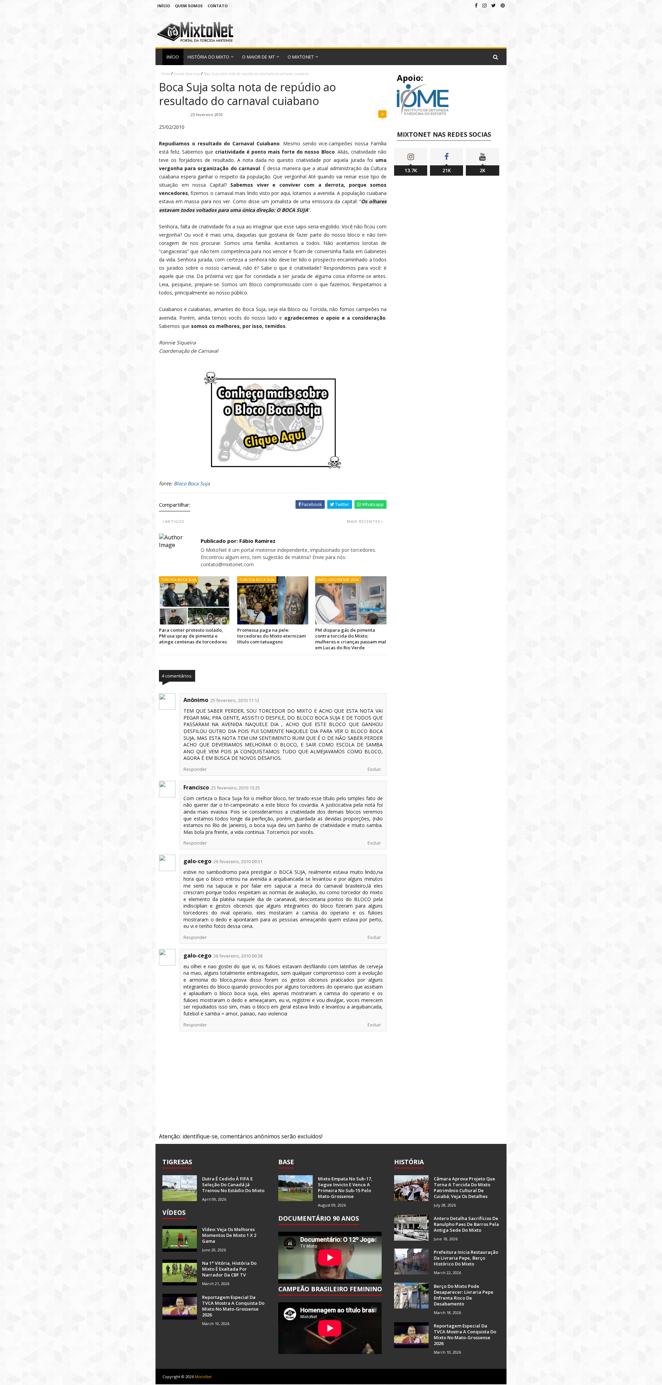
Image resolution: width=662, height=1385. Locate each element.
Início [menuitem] (173, 57)
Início (163, 5)
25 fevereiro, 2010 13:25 (235, 788)
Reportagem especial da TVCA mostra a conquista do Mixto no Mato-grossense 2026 (233, 1306)
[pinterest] (502, 5)
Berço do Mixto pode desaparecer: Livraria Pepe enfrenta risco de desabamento (463, 1295)
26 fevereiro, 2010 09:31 (237, 861)
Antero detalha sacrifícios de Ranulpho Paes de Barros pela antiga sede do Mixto (466, 1224)
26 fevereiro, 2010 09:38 (237, 956)
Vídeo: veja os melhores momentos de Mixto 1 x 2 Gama (229, 1235)
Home (165, 73)
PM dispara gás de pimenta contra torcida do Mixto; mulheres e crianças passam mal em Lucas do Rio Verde (350, 639)
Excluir (374, 769)
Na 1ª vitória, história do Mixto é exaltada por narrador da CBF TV (229, 1269)
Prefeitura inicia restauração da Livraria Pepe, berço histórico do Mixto (466, 1258)
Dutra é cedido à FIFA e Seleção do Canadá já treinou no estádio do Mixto (233, 1184)
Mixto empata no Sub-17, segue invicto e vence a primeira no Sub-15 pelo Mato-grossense (345, 1187)
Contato (218, 5)
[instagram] (484, 5)
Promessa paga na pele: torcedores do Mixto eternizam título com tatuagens (271, 636)
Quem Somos (189, 5)
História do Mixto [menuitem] (209, 57)
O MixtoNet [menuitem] (301, 57)
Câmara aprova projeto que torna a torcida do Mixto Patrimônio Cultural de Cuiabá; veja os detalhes (464, 1187)
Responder (195, 769)
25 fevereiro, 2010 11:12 (234, 700)
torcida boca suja (187, 73)
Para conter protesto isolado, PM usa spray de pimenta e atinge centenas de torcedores (193, 636)
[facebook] (476, 5)
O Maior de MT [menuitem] (258, 57)
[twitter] (494, 5)
